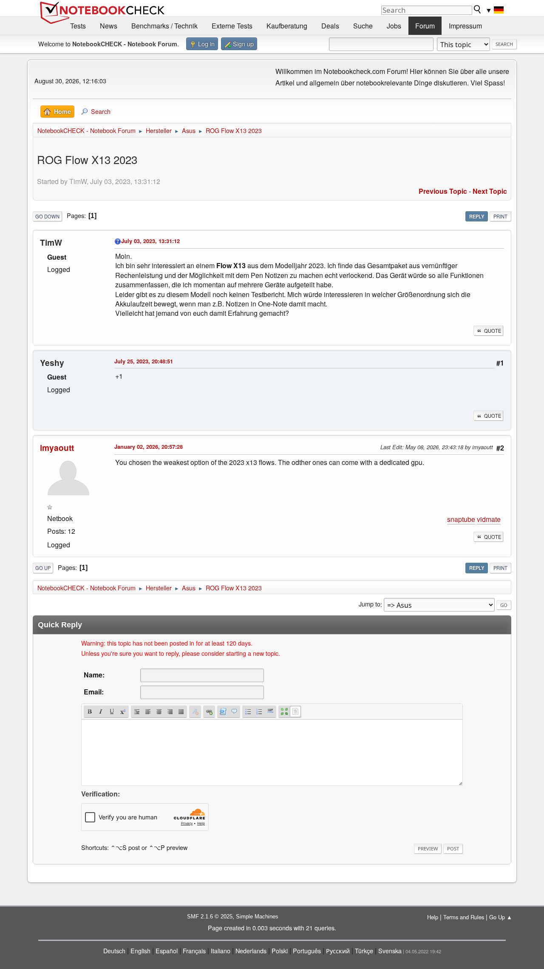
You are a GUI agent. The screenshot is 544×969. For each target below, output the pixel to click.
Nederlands (250, 950)
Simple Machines (257, 916)
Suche (363, 26)
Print (500, 216)
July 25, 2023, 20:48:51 (143, 361)
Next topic (490, 191)
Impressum (465, 26)
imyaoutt (57, 447)
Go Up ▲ (500, 917)
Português (307, 950)
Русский (338, 950)
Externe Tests (232, 26)
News (108, 26)
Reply (476, 216)
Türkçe (364, 950)
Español (167, 950)
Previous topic (443, 191)
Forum (425, 26)
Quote (492, 330)
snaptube (461, 519)
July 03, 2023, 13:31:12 (150, 241)
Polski (280, 950)
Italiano (220, 950)
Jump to (369, 604)
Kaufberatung (286, 26)
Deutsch (114, 950)
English (140, 950)
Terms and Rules (463, 917)
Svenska (390, 950)
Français (194, 950)
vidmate (489, 519)
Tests (78, 26)
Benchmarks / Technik (164, 26)
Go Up (43, 567)
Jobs (394, 26)
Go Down (47, 216)
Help (432, 917)
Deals (330, 26)
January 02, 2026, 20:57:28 (148, 446)
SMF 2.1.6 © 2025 (209, 916)
